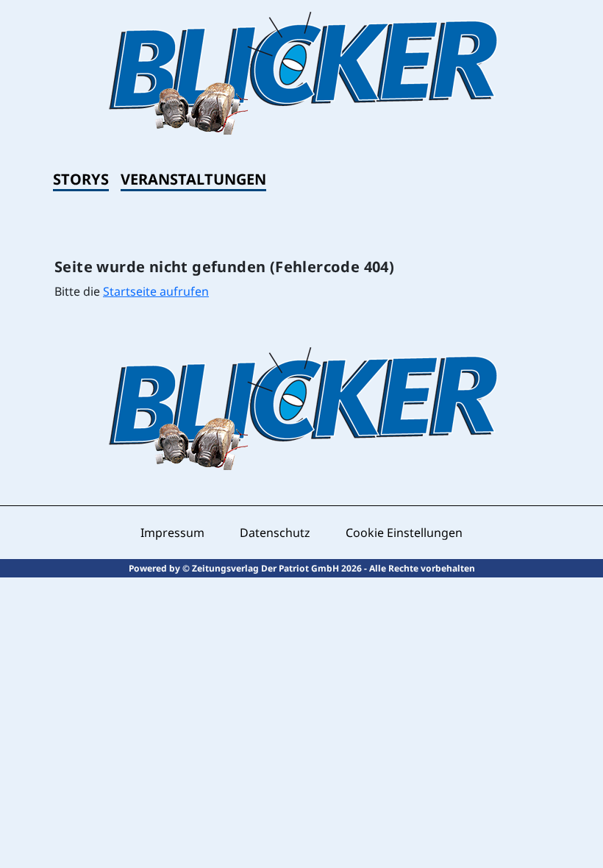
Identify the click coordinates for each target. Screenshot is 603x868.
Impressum (172, 532)
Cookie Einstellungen (404, 532)
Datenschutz (275, 532)
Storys (81, 179)
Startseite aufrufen (156, 291)
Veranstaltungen (193, 179)
